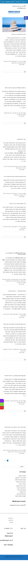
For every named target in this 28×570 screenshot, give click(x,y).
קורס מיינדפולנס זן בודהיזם (19, 34)
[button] (26, 18)
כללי (11, 113)
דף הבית (11, 518)
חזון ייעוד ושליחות (21, 486)
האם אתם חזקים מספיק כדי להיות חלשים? (15, 376)
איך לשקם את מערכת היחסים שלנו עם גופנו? (14, 324)
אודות (11, 522)
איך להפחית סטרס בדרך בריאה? (17, 203)
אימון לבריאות (8, 193)
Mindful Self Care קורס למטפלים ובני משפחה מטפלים (16, 253)
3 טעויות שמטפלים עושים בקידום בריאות (15, 88)
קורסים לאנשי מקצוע (22, 63)
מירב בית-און (21, 61)
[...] (16, 56)
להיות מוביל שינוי (17, 451)
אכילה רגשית (22, 484)
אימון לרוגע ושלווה (7, 61)
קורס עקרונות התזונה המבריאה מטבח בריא (15, 176)
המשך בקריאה (22, 64)
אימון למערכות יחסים (20, 480)
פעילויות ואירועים (21, 494)
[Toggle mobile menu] (3, 6)
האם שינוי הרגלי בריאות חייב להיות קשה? (15, 427)
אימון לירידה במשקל (7, 349)
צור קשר (10, 520)
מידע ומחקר (23, 492)
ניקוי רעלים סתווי (21, 139)
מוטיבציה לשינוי (21, 490)
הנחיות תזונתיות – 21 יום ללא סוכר (17, 291)
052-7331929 (8, 544)
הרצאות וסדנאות (17, 281)
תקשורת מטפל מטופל (20, 496)
